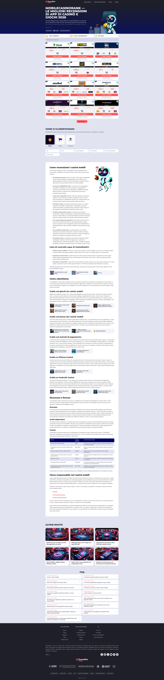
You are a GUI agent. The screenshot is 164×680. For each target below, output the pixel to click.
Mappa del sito (64, 639)
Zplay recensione (106, 77)
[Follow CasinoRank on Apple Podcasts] (117, 654)
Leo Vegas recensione (82, 97)
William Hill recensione (107, 58)
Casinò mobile (87, 2)
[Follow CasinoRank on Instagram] (105, 654)
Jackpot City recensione (57, 116)
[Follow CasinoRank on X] (108, 654)
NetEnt (81, 639)
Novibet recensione (57, 97)
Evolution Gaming (81, 632)
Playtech (81, 630)
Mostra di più (81, 121)
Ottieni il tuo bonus (57, 56)
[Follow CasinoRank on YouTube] (111, 654)
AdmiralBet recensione (106, 97)
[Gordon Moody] (106, 666)
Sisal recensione (57, 58)
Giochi (64, 632)
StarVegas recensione (106, 116)
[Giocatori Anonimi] (98, 666)
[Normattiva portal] (67, 666)
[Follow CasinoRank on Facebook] (102, 654)
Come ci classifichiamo (98, 635)
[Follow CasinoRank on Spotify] (114, 654)
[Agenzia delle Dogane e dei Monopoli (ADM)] (53, 666)
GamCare (55, 491)
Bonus (64, 630)
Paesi (64, 637)
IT (46, 654)
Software (64, 635)
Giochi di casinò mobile (99, 2)
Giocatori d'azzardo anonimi (60, 497)
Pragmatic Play (81, 635)
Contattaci (98, 632)
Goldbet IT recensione (82, 58)
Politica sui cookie (82, 678)
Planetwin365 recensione (82, 77)
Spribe (81, 637)
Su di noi (98, 630)
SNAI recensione (57, 77)
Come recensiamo (98, 637)
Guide (110, 2)
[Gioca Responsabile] (86, 666)
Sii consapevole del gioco (59, 494)
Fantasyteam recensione (82, 116)
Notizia (117, 2)
